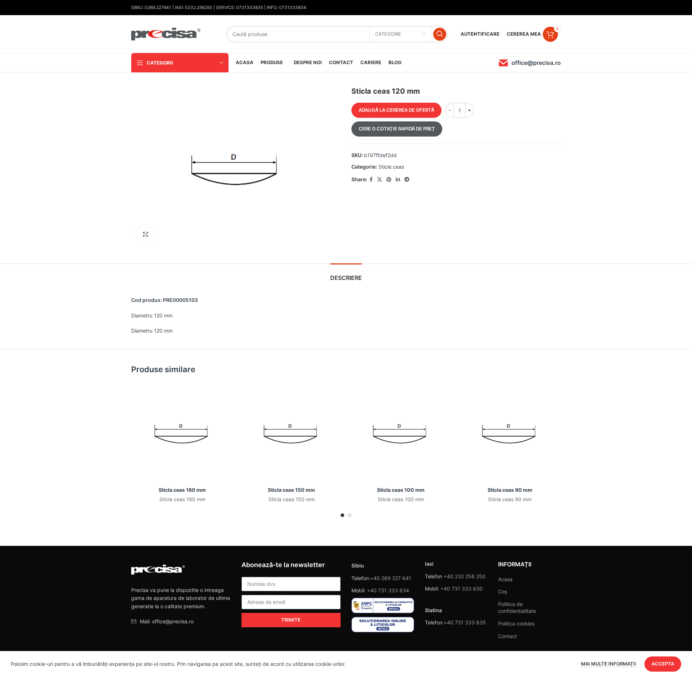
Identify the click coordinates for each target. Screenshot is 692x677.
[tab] (346, 274)
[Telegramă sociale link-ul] (407, 179)
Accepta (663, 664)
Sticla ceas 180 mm (182, 490)
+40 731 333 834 (388, 590)
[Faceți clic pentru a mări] (146, 235)
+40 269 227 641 (390, 578)
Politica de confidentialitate (517, 607)
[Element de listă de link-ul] (181, 621)
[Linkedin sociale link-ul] (398, 179)
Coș (502, 591)
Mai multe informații (609, 664)
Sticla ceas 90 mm (510, 490)
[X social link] (379, 179)
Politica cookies (516, 623)
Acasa (505, 579)
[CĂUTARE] (439, 34)
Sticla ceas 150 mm (291, 490)
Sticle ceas (391, 167)
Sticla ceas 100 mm (401, 490)
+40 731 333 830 (461, 588)
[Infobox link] (530, 62)
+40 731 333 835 (465, 622)
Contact (507, 636)
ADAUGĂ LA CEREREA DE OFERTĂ (396, 110)
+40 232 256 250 (464, 576)
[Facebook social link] (371, 179)
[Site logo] (166, 33)
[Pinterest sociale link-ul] (389, 179)
